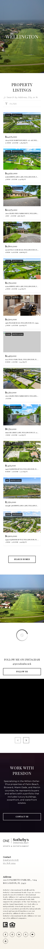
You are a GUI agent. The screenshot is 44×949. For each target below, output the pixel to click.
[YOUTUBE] (32, 934)
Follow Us (22, 671)
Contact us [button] (22, 816)
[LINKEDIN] (18, 934)
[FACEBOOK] (5, 934)
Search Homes (22, 559)
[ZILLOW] (5, 941)
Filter (13, 104)
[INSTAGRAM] (12, 934)
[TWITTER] (25, 934)
